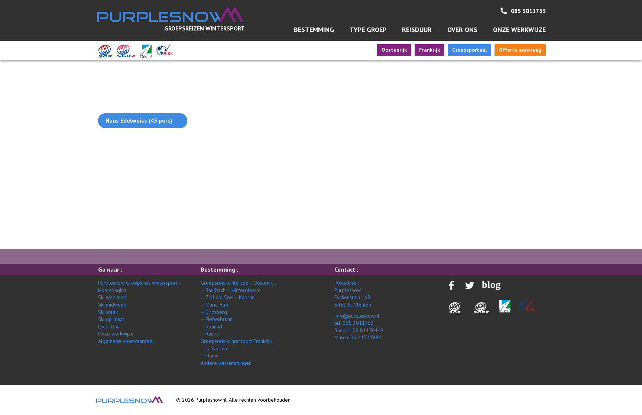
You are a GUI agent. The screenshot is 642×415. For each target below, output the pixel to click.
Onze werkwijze (519, 29)
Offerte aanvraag (520, 49)
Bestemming (314, 29)
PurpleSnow (129, 399)
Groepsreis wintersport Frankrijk (236, 341)
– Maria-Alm (214, 304)
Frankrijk (429, 49)
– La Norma (214, 348)
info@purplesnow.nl (356, 315)
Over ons (462, 29)
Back (104, 149)
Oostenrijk (394, 49)
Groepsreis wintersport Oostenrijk (238, 282)
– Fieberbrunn (217, 319)
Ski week (108, 312)
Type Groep (368, 29)
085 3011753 (528, 10)
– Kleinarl (212, 326)
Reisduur (417, 29)
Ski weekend (112, 297)
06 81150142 (368, 330)
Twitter (528, 146)
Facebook (528, 128)
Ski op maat (111, 319)
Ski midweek (112, 304)
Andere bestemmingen (226, 363)
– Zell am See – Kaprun (227, 297)
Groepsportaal (469, 49)
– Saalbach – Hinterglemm (230, 290)
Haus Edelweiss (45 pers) (139, 120)
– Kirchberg (214, 312)
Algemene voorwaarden (125, 341)
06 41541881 (366, 337)
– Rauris (210, 333)
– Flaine (210, 355)
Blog (528, 114)
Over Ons (108, 326)
